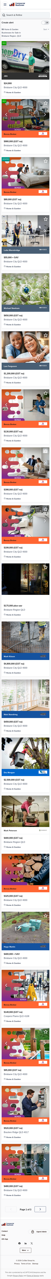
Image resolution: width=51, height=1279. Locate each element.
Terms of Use (26, 1264)
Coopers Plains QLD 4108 (17, 1016)
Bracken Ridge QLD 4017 (17, 1132)
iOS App (5, 1239)
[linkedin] (25, 1243)
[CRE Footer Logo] (8, 1223)
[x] (32, 1243)
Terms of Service (33, 1276)
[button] (25, 15)
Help (3, 1235)
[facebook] (19, 1243)
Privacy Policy (17, 1276)
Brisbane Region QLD (15, 609)
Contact (5, 1231)
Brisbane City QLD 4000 (16, 87)
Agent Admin (41, 1231)
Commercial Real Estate (17, 4)
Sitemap (36, 1264)
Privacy (16, 1264)
